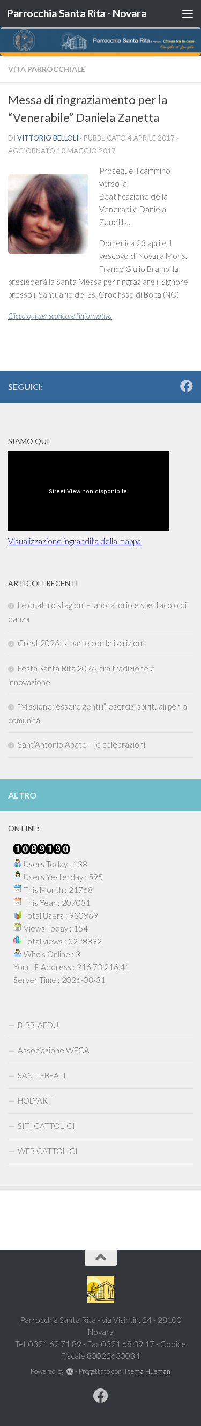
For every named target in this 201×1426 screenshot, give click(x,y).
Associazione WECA (54, 1050)
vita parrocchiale (46, 68)
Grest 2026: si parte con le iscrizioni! (82, 643)
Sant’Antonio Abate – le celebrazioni (81, 744)
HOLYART (35, 1100)
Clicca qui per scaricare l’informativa (60, 316)
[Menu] (187, 13)
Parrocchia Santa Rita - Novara (76, 13)
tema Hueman (149, 1371)
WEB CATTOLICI (48, 1151)
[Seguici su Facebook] (186, 386)
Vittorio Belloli (47, 138)
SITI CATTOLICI (46, 1126)
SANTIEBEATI (42, 1075)
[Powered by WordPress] (69, 1371)
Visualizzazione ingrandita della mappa (74, 541)
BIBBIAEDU (38, 1025)
